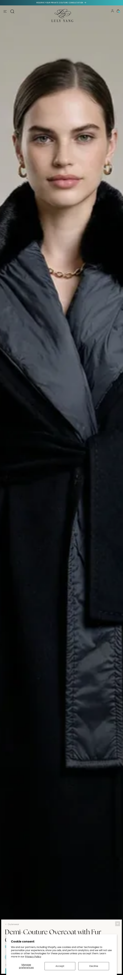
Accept (60, 966)
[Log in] (112, 11)
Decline (93, 966)
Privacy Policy (33, 956)
